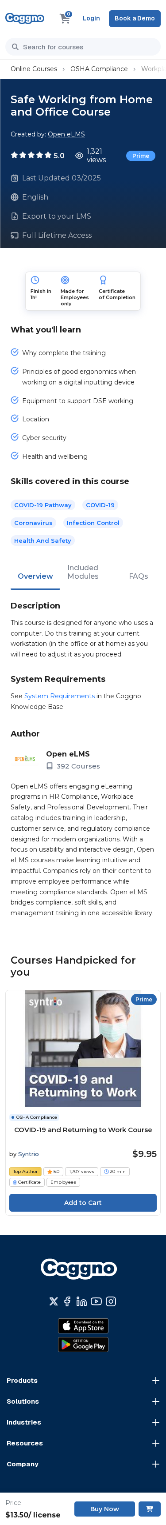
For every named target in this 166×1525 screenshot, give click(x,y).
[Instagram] (110, 1301)
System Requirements (59, 696)
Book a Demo (135, 18)
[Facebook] (67, 1301)
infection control (93, 522)
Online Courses (34, 69)
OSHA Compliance (99, 69)
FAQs (138, 576)
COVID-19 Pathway (43, 504)
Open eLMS (66, 134)
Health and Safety (42, 540)
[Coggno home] (24, 18)
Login (91, 18)
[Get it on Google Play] (83, 1344)
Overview (35, 576)
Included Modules (83, 572)
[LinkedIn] (81, 1301)
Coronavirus (33, 522)
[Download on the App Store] (83, 1325)
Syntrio (28, 1153)
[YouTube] (96, 1301)
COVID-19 (100, 504)
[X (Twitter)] (54, 1301)
